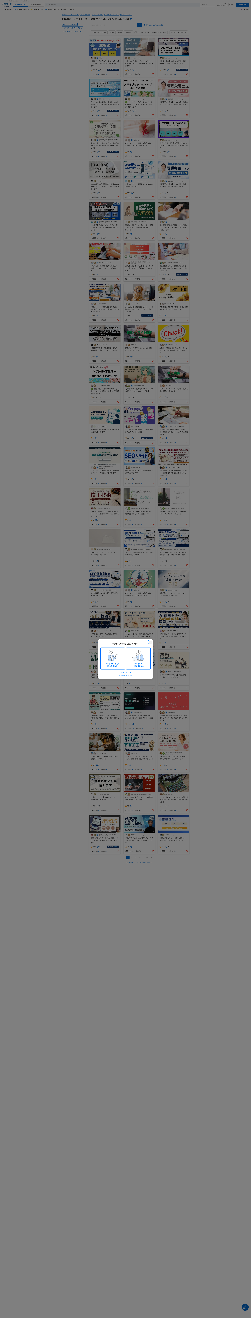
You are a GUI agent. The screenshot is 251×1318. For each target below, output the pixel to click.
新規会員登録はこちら (125, 675)
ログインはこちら (125, 672)
